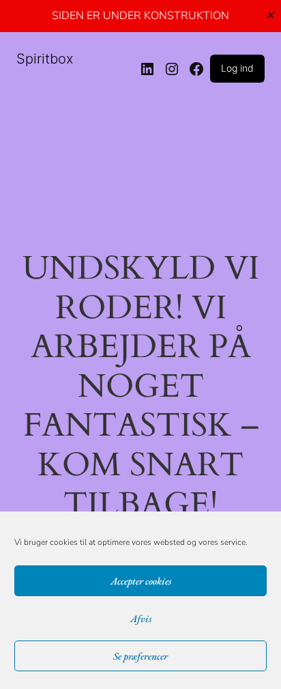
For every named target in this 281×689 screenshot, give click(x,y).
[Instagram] (172, 69)
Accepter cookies (140, 580)
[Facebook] (196, 69)
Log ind (237, 68)
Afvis (140, 618)
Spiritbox (45, 59)
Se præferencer (140, 655)
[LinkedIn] (147, 69)
